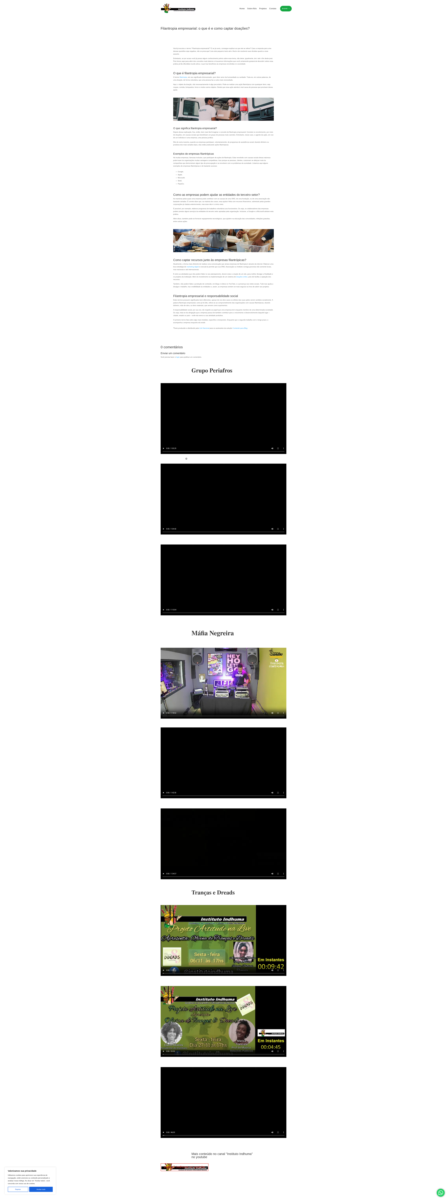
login (178, 357)
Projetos (263, 9)
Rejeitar (18, 1189)
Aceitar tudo (41, 1189)
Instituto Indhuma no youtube (184, 1167)
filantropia (183, 77)
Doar (285, 8)
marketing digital (193, 267)
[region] (30, 1180)
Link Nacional (257, 459)
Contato (272, 9)
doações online (241, 277)
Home (242, 9)
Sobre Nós (252, 9)
